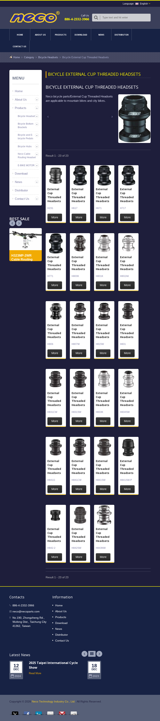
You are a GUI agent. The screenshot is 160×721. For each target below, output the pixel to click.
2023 (96, 676)
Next (12, 223)
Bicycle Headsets (48, 57)
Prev (19, 223)
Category (29, 57)
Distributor (122, 34)
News (101, 34)
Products (60, 34)
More (54, 217)
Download (81, 34)
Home (20, 34)
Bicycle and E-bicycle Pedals (25, 137)
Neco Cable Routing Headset (27, 156)
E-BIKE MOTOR (26, 165)
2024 (18, 676)
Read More (35, 673)
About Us (40, 34)
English (144, 3)
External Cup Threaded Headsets (54, 195)
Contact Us (19, 46)
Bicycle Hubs (25, 146)
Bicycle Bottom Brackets (25, 125)
